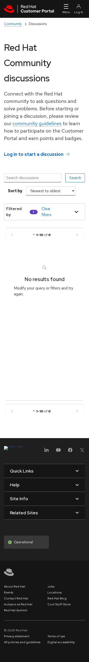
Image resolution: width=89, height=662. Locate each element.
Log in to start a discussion (34, 154)
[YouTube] (58, 451)
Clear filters (46, 211)
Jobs (50, 587)
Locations (54, 592)
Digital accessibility (61, 642)
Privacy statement (16, 636)
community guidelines (37, 123)
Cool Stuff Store (59, 604)
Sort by (15, 190)
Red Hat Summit (15, 610)
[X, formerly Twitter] (82, 451)
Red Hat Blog (57, 598)
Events (8, 592)
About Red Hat (14, 587)
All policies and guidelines (22, 642)
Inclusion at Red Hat (18, 604)
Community (13, 24)
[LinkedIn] (46, 451)
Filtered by (14, 211)
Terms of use (56, 636)
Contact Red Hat (16, 598)
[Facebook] (70, 451)
